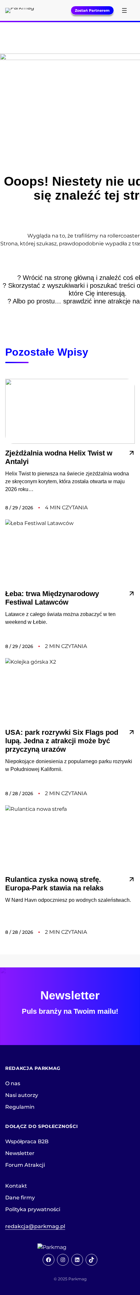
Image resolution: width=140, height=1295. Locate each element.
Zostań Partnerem (92, 10)
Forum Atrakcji (25, 1165)
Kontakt (16, 1186)
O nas (12, 1083)
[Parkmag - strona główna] (70, 1247)
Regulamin (20, 1107)
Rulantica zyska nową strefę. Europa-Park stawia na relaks (54, 883)
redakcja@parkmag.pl (35, 1226)
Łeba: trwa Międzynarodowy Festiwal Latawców (52, 598)
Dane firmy (20, 1198)
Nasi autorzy (21, 1095)
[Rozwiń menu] (124, 10)
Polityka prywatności (32, 1209)
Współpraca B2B (27, 1141)
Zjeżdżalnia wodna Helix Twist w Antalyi (58, 457)
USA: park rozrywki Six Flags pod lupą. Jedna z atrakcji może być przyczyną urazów (61, 740)
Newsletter (20, 1153)
